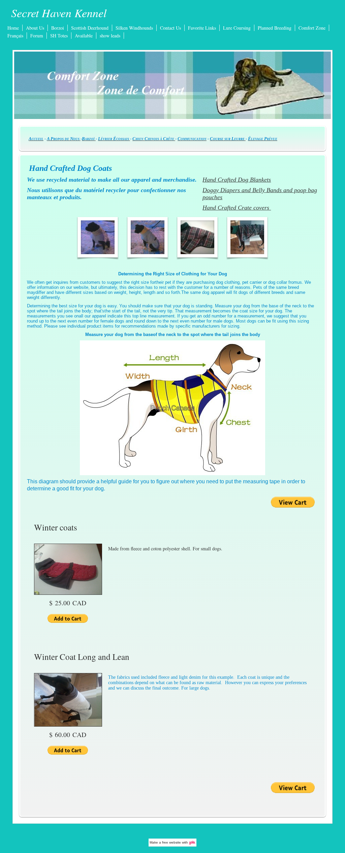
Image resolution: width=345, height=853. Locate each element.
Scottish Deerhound (89, 28)
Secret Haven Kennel (58, 12)
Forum (36, 35)
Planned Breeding (274, 28)
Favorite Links (202, 28)
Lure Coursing (237, 28)
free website (171, 842)
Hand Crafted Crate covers (236, 207)
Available (84, 35)
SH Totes (59, 35)
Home (13, 28)
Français (15, 35)
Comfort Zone (312, 28)
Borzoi (57, 28)
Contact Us (170, 28)
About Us (35, 28)
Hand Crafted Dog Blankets (236, 179)
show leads (110, 35)
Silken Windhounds (134, 28)
